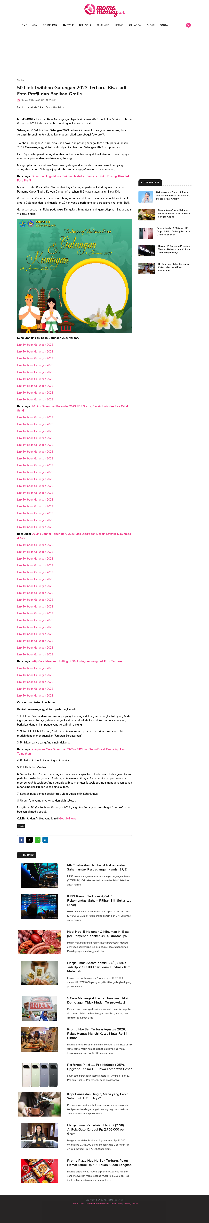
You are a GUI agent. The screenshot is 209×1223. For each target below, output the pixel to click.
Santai (164, 25)
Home (23, 25)
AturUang (102, 25)
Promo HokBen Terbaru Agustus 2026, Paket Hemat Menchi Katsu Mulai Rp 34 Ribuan (97, 1033)
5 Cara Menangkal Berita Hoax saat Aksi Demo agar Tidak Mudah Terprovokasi (97, 1000)
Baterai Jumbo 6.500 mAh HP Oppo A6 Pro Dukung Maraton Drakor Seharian (174, 231)
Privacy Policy (131, 1203)
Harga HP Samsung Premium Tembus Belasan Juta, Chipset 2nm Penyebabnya (174, 249)
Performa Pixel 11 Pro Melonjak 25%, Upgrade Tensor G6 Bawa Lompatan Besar (99, 1067)
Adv (34, 25)
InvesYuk (68, 25)
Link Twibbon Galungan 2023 (35, 345)
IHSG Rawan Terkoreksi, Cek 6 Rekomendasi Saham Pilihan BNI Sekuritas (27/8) (99, 900)
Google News (67, 818)
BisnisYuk (85, 25)
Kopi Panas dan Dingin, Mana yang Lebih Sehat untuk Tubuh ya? (97, 1096)
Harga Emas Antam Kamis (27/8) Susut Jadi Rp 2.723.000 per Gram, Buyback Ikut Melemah (98, 967)
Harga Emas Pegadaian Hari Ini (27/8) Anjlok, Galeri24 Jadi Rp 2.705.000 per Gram (96, 1129)
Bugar (150, 25)
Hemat (119, 25)
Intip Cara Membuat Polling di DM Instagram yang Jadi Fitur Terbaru (77, 661)
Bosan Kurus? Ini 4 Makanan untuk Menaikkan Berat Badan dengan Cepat (174, 213)
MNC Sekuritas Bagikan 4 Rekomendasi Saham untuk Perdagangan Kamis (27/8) (97, 867)
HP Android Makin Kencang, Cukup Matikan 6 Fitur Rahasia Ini (173, 267)
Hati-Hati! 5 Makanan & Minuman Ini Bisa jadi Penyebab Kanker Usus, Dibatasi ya (98, 934)
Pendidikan (50, 25)
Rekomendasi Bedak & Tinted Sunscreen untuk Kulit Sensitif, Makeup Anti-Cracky (173, 195)
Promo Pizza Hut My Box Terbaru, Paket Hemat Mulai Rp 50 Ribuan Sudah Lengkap (99, 1162)
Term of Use (77, 1203)
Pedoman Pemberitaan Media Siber (104, 1203)
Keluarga (135, 25)
